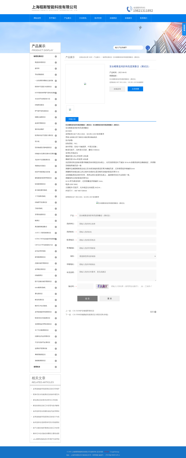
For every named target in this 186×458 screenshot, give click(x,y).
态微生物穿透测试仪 (42, 263)
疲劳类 (37, 68)
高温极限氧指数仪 (41, 227)
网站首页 (37, 18)
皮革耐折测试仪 (40, 269)
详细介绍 (72, 119)
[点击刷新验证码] (102, 286)
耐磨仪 (37, 220)
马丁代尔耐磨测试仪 (42, 330)
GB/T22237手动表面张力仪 (44, 245)
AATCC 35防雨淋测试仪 (43, 233)
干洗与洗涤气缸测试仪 (42, 342)
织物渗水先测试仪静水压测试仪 (45, 153)
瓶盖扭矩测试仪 (40, 62)
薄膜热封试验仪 (40, 166)
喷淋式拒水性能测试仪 (42, 318)
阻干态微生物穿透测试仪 (43, 281)
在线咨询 (117, 89)
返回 (152, 312)
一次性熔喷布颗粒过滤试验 (44, 80)
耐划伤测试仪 (39, 300)
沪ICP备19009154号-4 (113, 455)
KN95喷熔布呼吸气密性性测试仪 (45, 94)
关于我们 (52, 18)
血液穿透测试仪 (40, 123)
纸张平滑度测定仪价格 (42, 172)
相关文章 (38, 378)
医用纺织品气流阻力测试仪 (44, 135)
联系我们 (143, 18)
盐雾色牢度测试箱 (41, 348)
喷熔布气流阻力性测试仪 (43, 87)
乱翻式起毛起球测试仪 (42, 336)
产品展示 (67, 18)
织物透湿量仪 (39, 105)
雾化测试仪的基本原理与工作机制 (45, 400)
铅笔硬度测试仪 (40, 184)
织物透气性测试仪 (41, 202)
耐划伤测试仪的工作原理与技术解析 (46, 406)
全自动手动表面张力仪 (42, 99)
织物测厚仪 (39, 275)
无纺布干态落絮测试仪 (42, 160)
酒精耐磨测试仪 (40, 360)
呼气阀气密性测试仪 (42, 111)
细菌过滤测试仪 (40, 117)
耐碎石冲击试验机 (41, 306)
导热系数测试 (39, 74)
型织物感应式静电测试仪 (43, 147)
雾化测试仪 (39, 294)
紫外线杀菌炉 (39, 129)
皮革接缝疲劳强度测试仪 (43, 312)
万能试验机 (39, 208)
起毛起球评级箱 (40, 251)
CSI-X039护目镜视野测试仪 (83, 311)
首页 (90, 57)
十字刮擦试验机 (40, 196)
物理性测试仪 (107, 57)
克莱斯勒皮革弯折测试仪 (43, 324)
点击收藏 (135, 89)
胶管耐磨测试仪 (40, 257)
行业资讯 (82, 18)
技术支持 (98, 18)
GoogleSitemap (114, 452)
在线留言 (128, 18)
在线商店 (113, 18)
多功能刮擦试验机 (41, 190)
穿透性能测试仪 (40, 214)
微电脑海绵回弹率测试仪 (43, 178)
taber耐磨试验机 (40, 287)
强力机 (37, 141)
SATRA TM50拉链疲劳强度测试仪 (45, 240)
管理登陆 (95, 455)
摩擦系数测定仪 (40, 354)
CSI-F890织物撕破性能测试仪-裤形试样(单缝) (90, 315)
